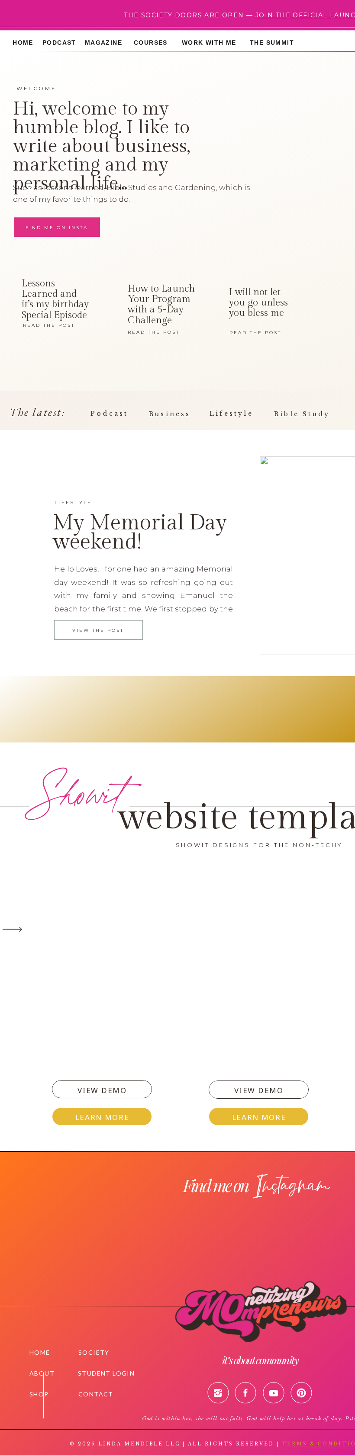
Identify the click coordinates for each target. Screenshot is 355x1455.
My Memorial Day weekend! (140, 532)
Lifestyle (73, 502)
